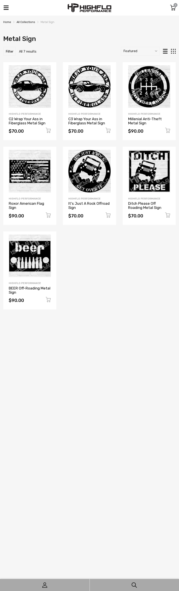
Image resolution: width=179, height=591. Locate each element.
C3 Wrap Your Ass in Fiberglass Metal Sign (86, 121)
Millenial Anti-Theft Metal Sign (145, 121)
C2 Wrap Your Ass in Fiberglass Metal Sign (27, 121)
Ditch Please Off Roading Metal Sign (144, 205)
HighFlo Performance (25, 113)
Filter (9, 51)
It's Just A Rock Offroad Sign (89, 205)
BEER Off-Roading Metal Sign (29, 290)
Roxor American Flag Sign (26, 205)
